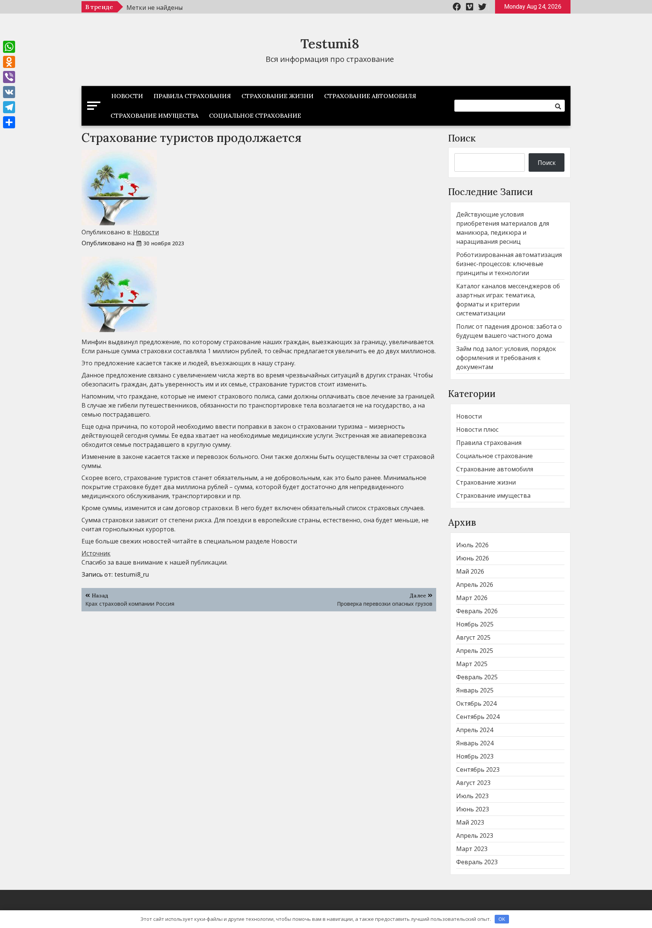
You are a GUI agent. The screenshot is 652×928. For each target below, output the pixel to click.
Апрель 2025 (474, 650)
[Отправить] (9, 122)
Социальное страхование (255, 115)
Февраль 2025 (477, 677)
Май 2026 (470, 571)
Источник (96, 553)
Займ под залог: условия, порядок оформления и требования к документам (506, 358)
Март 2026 (471, 598)
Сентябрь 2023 (478, 769)
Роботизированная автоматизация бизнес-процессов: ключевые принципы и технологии (509, 264)
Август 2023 (473, 783)
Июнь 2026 (472, 558)
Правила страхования (192, 96)
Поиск (462, 138)
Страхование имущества (154, 115)
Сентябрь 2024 (478, 717)
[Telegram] (9, 107)
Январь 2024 (475, 743)
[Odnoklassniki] (9, 61)
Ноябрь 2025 (475, 624)
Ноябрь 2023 (475, 756)
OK (501, 919)
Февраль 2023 (477, 862)
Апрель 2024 (474, 730)
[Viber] (9, 77)
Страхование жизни (277, 96)
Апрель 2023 (474, 835)
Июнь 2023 (472, 809)
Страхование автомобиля (370, 96)
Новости (127, 96)
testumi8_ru (131, 574)
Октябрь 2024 (476, 703)
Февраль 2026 (477, 611)
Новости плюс (477, 429)
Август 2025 (473, 637)
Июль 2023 (472, 796)
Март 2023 (471, 849)
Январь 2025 (475, 690)
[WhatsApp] (9, 46)
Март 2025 (471, 664)
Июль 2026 (472, 545)
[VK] (9, 92)
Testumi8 (329, 43)
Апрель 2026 (474, 584)
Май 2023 (470, 822)
